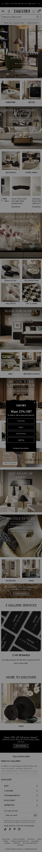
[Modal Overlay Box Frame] (21, 426)
